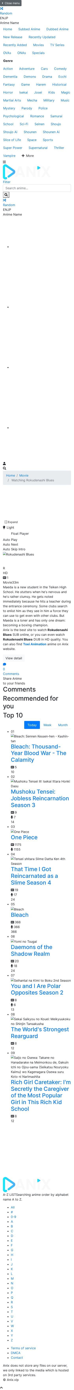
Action (8, 69)
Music (65, 100)
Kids (51, 92)
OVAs (7, 53)
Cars (44, 69)
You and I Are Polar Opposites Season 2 (37, 989)
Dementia (10, 77)
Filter (6, 182)
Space (32, 140)
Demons (30, 77)
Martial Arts (12, 100)
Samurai (56, 116)
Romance (37, 116)
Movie (23, 475)
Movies (38, 45)
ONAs (21, 53)
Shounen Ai (51, 132)
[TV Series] (41, 367)
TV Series (57, 45)
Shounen (30, 132)
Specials (38, 53)
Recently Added (15, 45)
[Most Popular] (41, 428)
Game (25, 84)
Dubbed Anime (57, 29)
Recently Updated (42, 37)
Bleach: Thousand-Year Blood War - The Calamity (38, 753)
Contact (17, 1358)
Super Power (12, 148)
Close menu (12, 3)
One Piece (24, 837)
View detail (14, 658)
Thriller (59, 148)
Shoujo (56, 124)
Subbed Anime (29, 29)
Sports (48, 140)
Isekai (23, 92)
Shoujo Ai (10, 132)
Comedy (60, 69)
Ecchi (62, 77)
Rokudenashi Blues (31, 560)
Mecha (32, 100)
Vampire (9, 156)
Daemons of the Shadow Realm (31, 950)
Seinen (39, 124)
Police (43, 108)
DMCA (16, 1353)
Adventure (27, 69)
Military (48, 100)
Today (32, 725)
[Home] (41, 247)
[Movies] (41, 307)
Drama (47, 77)
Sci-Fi (24, 124)
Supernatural (38, 148)
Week (47, 725)
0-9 (13, 1217)
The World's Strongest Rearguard (40, 1032)
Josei (38, 92)
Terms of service (23, 1348)
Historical (59, 84)
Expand (13, 522)
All (13, 1207)
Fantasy (9, 84)
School (8, 124)
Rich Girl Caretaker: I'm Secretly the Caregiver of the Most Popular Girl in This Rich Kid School (41, 1095)
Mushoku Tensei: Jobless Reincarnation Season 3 (40, 798)
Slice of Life (12, 140)
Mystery (9, 108)
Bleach (20, 914)
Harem (41, 84)
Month (63, 725)
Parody (27, 108)
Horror (8, 92)
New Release (12, 37)
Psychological (13, 116)
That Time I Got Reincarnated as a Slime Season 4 (34, 876)
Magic (65, 92)
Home (7, 29)
